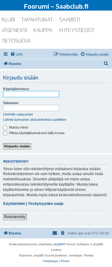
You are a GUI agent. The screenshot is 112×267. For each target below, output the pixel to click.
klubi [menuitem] (8, 19)
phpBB (58, 244)
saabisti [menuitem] (69, 19)
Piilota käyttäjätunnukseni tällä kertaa (36, 133)
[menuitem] (16, 54)
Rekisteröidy (15, 217)
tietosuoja (16, 40)
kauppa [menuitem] (42, 30)
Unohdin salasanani (18, 114)
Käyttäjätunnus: (16, 89)
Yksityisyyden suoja (45, 203)
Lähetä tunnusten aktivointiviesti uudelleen (34, 119)
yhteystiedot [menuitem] (76, 30)
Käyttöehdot (14, 203)
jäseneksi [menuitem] (14, 30)
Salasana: (11, 103)
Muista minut (18, 127)
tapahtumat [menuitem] (37, 19)
